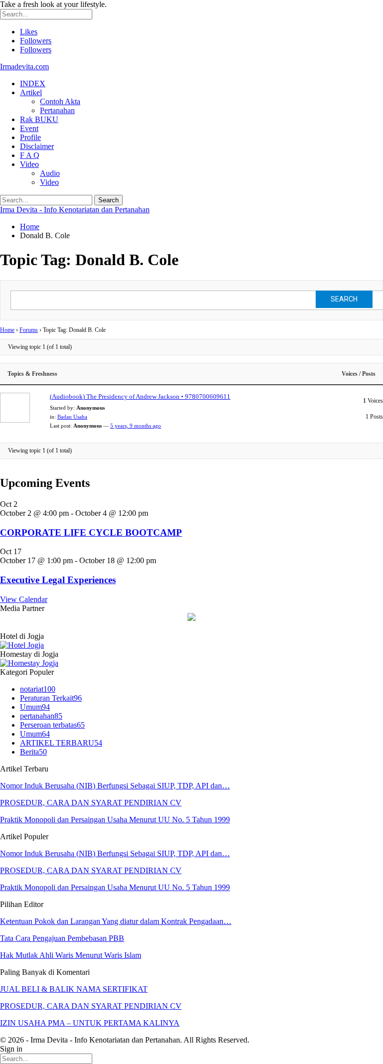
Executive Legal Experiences (58, 580)
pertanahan (41, 716)
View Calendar (23, 599)
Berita (33, 752)
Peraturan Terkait (51, 698)
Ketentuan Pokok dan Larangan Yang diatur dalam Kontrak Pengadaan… (115, 921)
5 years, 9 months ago (135, 426)
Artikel (31, 92)
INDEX (32, 83)
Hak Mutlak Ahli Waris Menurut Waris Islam (70, 955)
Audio (50, 173)
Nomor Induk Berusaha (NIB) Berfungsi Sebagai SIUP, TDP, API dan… (115, 785)
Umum (35, 707)
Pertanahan (57, 110)
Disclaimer (37, 146)
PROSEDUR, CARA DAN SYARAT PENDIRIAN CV (91, 802)
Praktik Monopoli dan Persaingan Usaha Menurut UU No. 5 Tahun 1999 (115, 819)
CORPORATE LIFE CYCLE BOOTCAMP (91, 532)
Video (29, 164)
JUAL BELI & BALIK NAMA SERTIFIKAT (74, 989)
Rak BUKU (39, 119)
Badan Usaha (72, 417)
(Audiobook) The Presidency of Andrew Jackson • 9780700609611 (140, 396)
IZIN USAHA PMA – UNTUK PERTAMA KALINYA (90, 1023)
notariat (37, 689)
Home (7, 329)
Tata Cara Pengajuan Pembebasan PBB (62, 938)
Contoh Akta (60, 101)
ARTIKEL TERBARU (61, 743)
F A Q (29, 155)
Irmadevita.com (24, 66)
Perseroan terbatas (52, 725)
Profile (30, 137)
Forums (28, 329)
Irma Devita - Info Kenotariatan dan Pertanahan (75, 209)
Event (29, 128)
